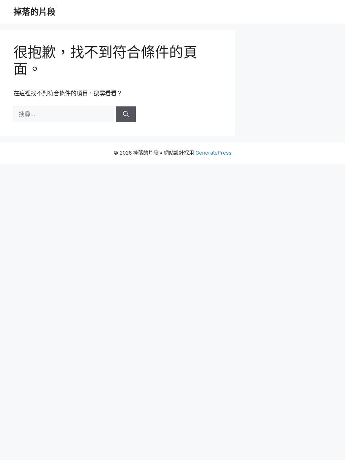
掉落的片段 (34, 12)
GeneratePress (213, 153)
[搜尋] (126, 114)
